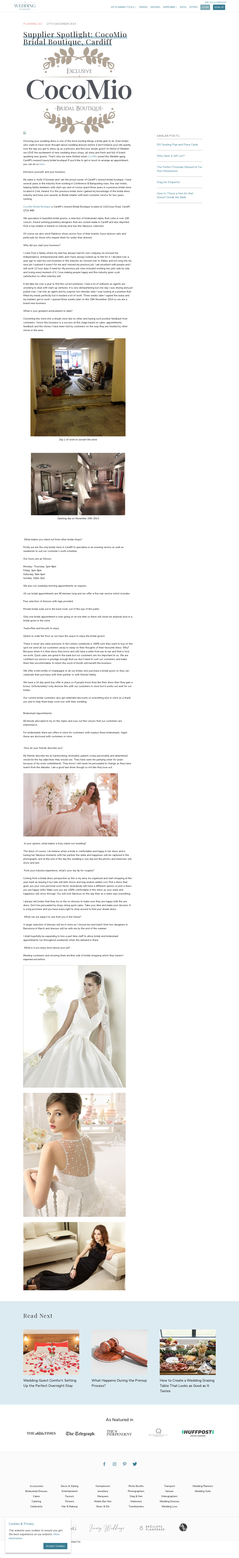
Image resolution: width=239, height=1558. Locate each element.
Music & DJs (103, 1506)
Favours (69, 1496)
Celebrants (36, 1506)
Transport (169, 1486)
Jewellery (103, 1491)
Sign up (219, 7)
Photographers (136, 1491)
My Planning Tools (123, 7)
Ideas (183, 7)
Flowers (69, 1501)
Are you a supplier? (215, 2)
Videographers (169, 1496)
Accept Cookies (55, 1546)
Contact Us (74, 1541)
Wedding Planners (202, 1486)
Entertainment (70, 1491)
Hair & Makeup (69, 1506)
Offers (193, 7)
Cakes (36, 1496)
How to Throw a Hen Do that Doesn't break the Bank (175, 195)
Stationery (136, 1501)
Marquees (102, 1496)
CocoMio (92, 156)
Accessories (36, 1486)
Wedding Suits (203, 1491)
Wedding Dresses (169, 1501)
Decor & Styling (69, 1486)
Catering (36, 1501)
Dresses (155, 7)
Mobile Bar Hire (102, 1501)
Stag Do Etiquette (168, 182)
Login (205, 7)
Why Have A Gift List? (171, 156)
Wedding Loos (169, 1506)
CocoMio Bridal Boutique (37, 206)
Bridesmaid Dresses (36, 1491)
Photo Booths (136, 1486)
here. (42, 164)
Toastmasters (136, 1506)
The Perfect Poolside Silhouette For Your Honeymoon (179, 169)
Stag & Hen (136, 1496)
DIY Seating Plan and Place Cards (177, 145)
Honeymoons (103, 1486)
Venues (143, 7)
